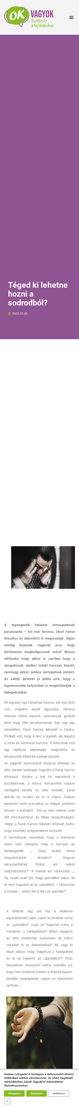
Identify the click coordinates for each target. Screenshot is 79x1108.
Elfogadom (14, 1093)
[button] (71, 17)
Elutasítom (37, 1093)
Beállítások (59, 1093)
